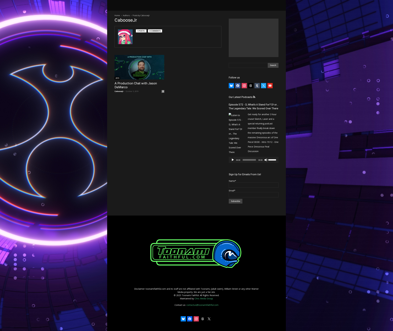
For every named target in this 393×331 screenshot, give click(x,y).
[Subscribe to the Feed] (254, 97)
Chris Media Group (204, 298)
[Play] (232, 159)
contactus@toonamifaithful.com (202, 304)
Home (117, 15)
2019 (117, 78)
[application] (253, 160)
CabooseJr (119, 91)
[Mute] (265, 159)
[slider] (272, 159)
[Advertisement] (253, 38)
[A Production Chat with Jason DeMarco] (139, 67)
